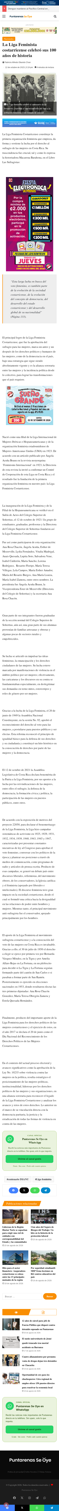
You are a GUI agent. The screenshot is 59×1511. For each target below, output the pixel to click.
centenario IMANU (18, 1179)
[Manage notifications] (6, 1504)
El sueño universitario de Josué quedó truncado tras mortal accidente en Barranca (36, 1343)
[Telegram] (45, 1190)
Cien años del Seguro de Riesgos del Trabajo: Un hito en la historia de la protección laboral (42, 1231)
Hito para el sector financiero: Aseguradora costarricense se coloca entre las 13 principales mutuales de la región (13, 1273)
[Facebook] (13, 1190)
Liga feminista (43, 1179)
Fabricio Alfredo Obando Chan (18, 62)
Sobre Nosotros (31, 1471)
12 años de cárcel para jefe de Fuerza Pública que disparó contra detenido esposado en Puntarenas (38, 1325)
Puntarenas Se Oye (29, 1490)
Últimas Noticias (45, 1471)
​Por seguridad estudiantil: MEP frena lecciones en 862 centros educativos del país (43, 1272)
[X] (24, 1190)
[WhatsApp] (35, 1190)
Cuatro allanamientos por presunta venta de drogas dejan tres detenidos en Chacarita (39, 1361)
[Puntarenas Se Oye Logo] (20, 16)
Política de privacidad (16, 1471)
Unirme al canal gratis (29, 1159)
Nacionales (9, 38)
